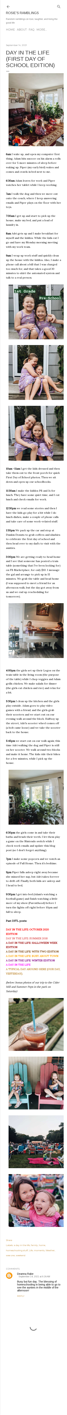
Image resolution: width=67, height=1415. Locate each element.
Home (10, 29)
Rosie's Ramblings (22, 13)
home (42, 1245)
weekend (20, 1255)
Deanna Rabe (25, 1273)
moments (39, 1250)
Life (31, 1250)
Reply (20, 1296)
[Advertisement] (33, 1382)
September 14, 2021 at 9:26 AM (34, 1276)
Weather (50, 1250)
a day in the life (22, 1245)
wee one (10, 1255)
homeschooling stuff (17, 1250)
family (34, 1245)
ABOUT (22, 29)
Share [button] (9, 1240)
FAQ (31, 29)
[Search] (59, 5)
